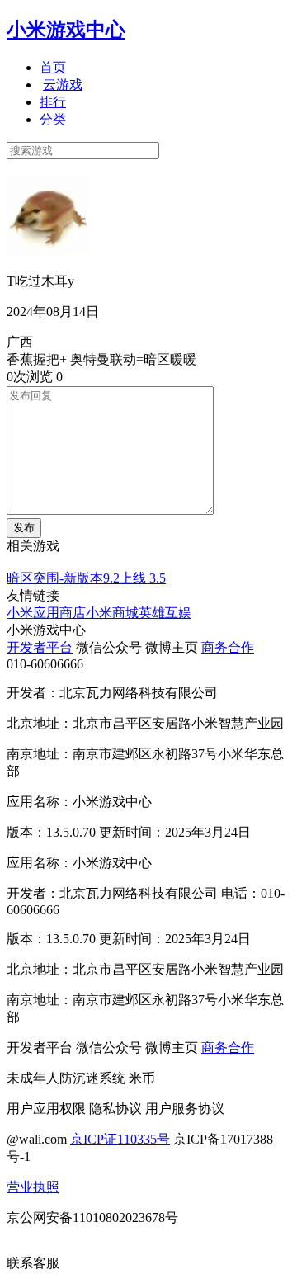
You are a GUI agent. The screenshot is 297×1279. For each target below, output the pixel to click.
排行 (53, 102)
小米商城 (112, 613)
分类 (53, 119)
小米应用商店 (46, 613)
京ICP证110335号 (120, 1139)
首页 (53, 67)
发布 (24, 528)
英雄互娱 (165, 613)
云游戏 (62, 85)
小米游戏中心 (66, 29)
